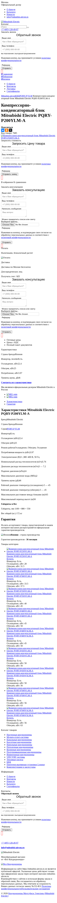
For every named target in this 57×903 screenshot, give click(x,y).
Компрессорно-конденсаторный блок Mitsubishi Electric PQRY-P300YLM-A (29, 575)
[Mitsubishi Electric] (10, 21)
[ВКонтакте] (2, 130)
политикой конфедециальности (16, 237)
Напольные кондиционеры (19, 745)
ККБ (17, 96)
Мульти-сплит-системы (18, 737)
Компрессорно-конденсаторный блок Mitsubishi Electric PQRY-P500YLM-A (29, 694)
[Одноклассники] (6, 130)
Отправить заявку (9, 174)
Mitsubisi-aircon (8, 96)
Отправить (6, 68)
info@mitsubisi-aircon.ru (17, 17)
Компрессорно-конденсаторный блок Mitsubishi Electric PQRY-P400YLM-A (29, 614)
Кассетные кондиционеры (19, 742)
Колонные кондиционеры (19, 749)
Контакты (11, 86)
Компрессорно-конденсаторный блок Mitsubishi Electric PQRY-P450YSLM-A (29, 674)
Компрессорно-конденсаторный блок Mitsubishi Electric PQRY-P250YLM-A (29, 555)
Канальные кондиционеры (19, 740)
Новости (11, 14)
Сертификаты (13, 91)
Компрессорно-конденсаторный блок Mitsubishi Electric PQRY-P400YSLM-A (29, 634)
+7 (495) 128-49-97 (9, 29)
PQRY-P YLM (26, 96)
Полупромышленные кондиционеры (24, 752)
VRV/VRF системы (16, 757)
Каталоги (11, 12)
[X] (10, 130)
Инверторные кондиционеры (20, 754)
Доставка (11, 89)
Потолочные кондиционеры (20, 747)
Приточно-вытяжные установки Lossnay (26, 764)
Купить (10, 559)
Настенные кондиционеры (19, 735)
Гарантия (11, 404)
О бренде (11, 9)
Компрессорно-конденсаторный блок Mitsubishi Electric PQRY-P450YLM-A (29, 654)
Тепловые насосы (15, 759)
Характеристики (14, 401)
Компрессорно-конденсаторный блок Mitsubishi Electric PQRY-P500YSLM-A (29, 714)
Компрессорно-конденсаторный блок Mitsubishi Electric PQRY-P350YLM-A (29, 594)
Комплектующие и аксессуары (21, 767)
